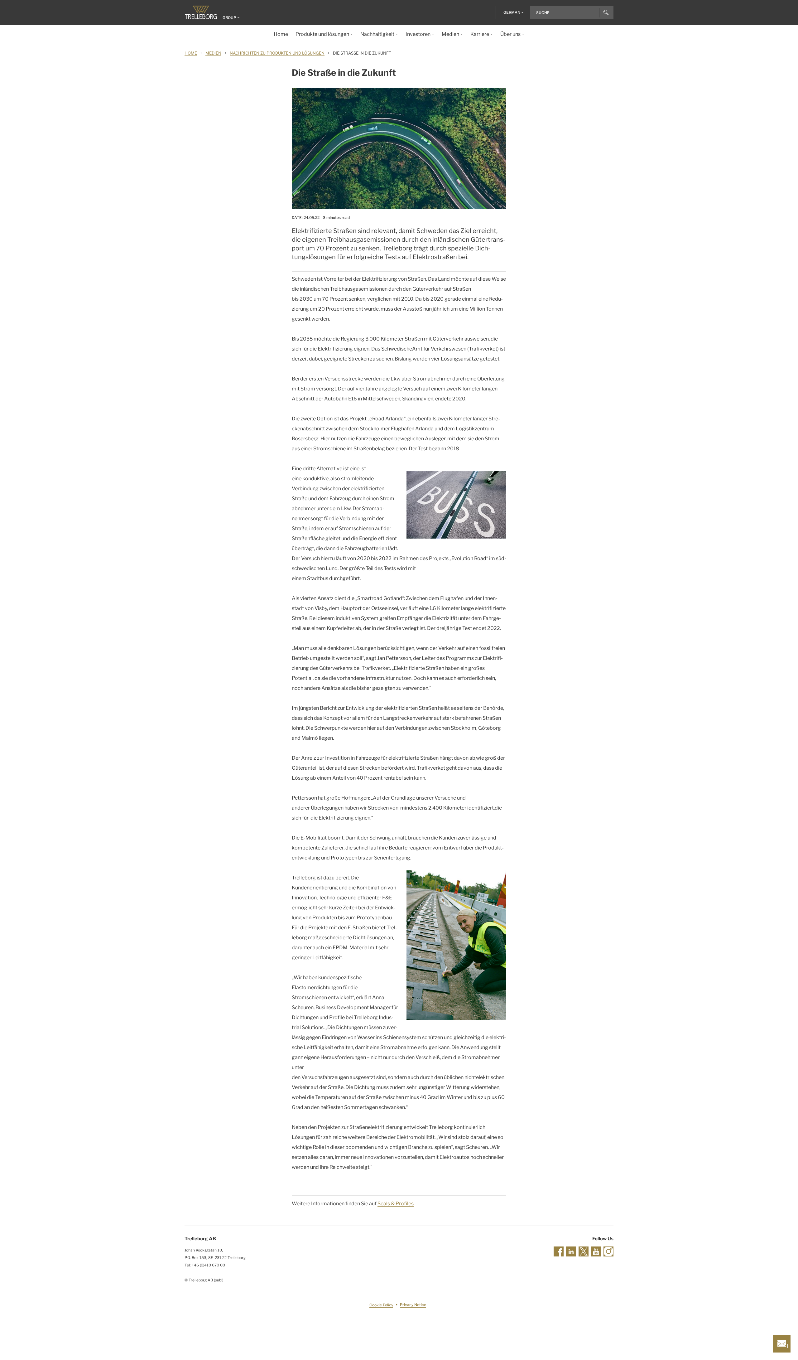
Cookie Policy (381, 1305)
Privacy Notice (413, 1305)
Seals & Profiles (395, 1204)
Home (191, 53)
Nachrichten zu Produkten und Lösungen (277, 53)
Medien (213, 53)
